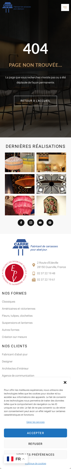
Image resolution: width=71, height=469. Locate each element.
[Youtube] (40, 222)
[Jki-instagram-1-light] (30, 222)
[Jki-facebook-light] (21, 222)
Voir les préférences (36, 455)
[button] (65, 382)
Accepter (35, 433)
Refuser (35, 444)
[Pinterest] (50, 222)
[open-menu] (65, 7)
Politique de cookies (35, 463)
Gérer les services (35, 422)
